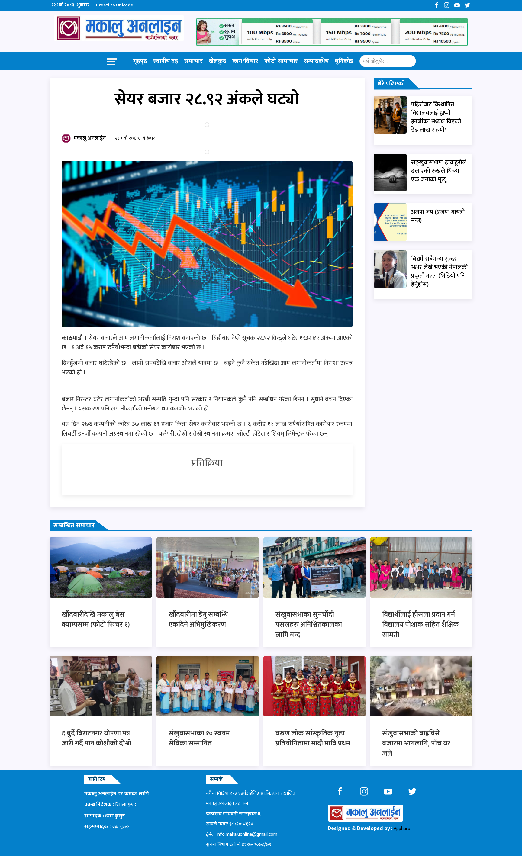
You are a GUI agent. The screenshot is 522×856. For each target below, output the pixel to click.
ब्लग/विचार (245, 61)
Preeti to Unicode (114, 5)
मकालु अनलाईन (90, 138)
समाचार (193, 61)
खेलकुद (217, 61)
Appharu (402, 829)
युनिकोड (344, 61)
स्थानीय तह (165, 61)
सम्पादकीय (316, 61)
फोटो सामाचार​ (281, 61)
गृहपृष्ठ (140, 61)
